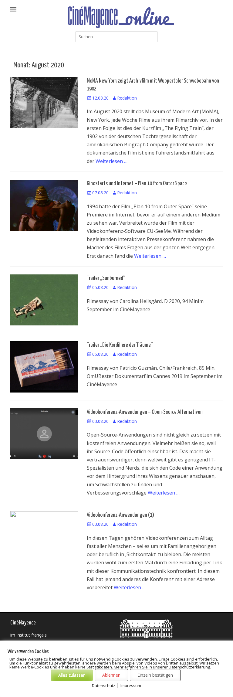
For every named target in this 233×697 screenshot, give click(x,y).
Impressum (130, 685)
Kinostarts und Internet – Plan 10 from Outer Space (137, 183)
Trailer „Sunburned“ (106, 278)
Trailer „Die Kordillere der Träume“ (120, 345)
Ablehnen (111, 675)
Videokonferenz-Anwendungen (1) (120, 515)
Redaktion (127, 98)
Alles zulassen (72, 675)
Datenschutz (103, 685)
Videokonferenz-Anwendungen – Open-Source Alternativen (145, 412)
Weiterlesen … (111, 161)
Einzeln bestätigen (155, 675)
